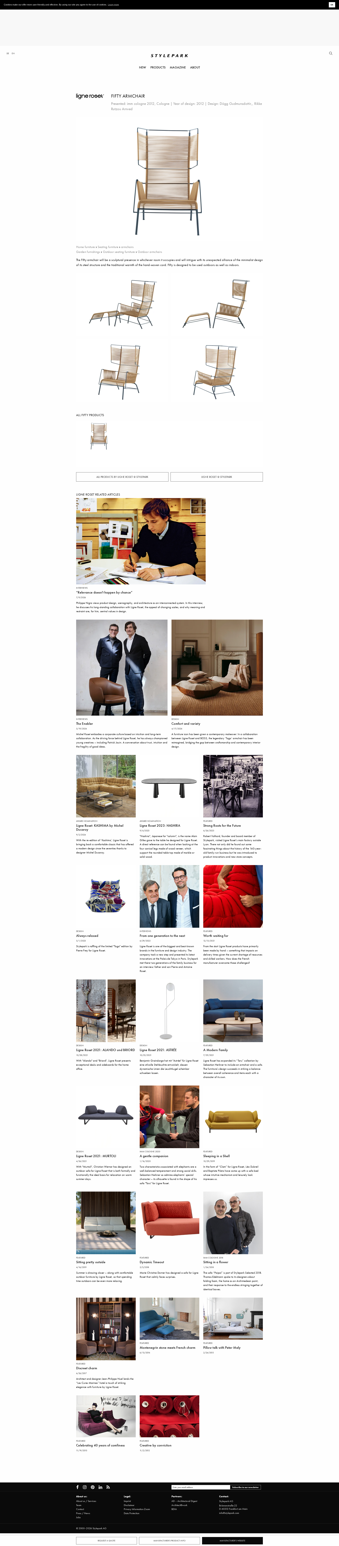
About (195, 67)
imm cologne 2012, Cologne (148, 103)
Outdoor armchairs (150, 252)
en (13, 53)
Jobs (78, 1517)
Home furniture (85, 247)
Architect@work (179, 1505)
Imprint (127, 1501)
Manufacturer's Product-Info (169, 1540)
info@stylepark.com (229, 1513)
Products (158, 67)
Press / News (83, 1513)
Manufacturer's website (232, 1540)
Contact (80, 1509)
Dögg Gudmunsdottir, (236, 103)
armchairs (127, 247)
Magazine (178, 67)
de (8, 53)
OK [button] (332, 5)
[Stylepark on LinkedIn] (100, 1487)
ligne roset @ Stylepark (216, 476)
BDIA (174, 1509)
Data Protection (131, 1513)
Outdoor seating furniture (119, 252)
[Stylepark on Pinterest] (93, 1487)
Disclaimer (129, 1505)
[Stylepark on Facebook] (77, 1487)
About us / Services (86, 1501)
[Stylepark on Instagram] (85, 1487)
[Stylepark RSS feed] (108, 1487)
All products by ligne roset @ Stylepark (122, 476)
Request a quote (106, 1540)
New (142, 67)
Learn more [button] (113, 5)
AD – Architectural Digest (184, 1501)
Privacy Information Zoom (137, 1509)
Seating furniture (108, 247)
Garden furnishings (88, 252)
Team (78, 1505)
